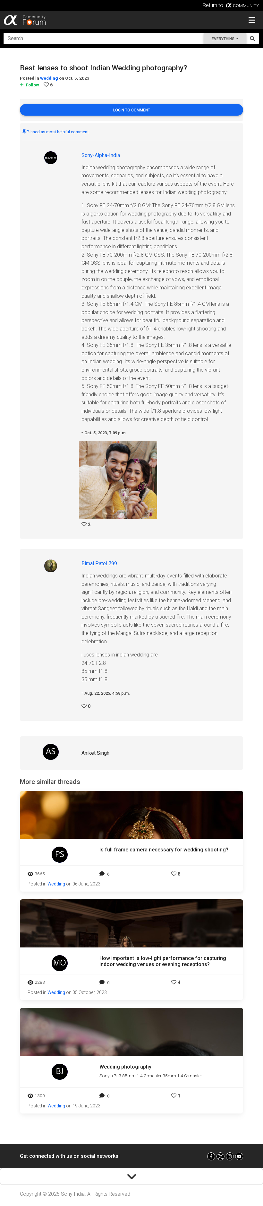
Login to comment (131, 110)
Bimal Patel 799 (99, 563)
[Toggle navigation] (252, 20)
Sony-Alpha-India (100, 155)
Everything (223, 39)
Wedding (49, 78)
